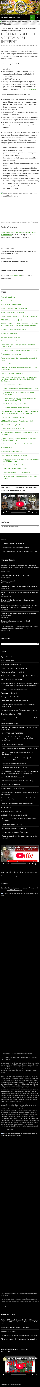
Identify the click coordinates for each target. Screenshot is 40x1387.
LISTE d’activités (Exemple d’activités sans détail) (17, 421)
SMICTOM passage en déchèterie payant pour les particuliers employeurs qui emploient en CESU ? (20, 627)
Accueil (3, 540)
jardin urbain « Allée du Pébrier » (14, 872)
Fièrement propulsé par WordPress (11, 1384)
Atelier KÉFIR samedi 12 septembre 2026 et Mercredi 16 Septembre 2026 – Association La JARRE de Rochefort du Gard (20, 567)
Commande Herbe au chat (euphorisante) (14, 341)
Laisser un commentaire (30, 45)
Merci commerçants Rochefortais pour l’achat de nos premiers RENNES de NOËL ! (18, 251)
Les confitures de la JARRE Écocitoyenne (16, 472)
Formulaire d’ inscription (9, 364)
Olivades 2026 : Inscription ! (10, 425)
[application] (20, 504)
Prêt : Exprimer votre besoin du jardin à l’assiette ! (17, 444)
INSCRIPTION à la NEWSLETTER (12, 373)
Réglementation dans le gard (11, 232)
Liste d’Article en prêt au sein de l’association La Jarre (20, 388)
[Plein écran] (36, 512)
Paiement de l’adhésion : (9, 581)
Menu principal (37, 17)
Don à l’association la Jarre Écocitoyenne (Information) (19, 350)
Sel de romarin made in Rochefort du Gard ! (15, 621)
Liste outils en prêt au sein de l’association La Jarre (20, 551)
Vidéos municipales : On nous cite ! (12, 451)
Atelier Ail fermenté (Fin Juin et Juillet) (14, 308)
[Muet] (33, 512)
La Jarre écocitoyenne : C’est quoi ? (12, 385)
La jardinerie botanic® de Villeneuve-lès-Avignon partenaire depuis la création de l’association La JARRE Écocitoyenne (19, 379)
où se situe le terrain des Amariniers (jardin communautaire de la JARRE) (21, 399)
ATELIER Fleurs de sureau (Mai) (11, 320)
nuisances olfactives (28, 89)
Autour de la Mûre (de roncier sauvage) (14, 329)
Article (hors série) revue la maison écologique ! (18, 1299)
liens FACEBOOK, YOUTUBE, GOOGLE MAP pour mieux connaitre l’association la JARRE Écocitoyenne (19, 412)
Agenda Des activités (8, 297)
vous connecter (15, 275)
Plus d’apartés (7, 1307)
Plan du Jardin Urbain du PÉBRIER (12, 428)
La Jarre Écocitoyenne (10, 17)
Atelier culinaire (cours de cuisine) (12, 312)
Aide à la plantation (7, 301)
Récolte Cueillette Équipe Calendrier (15, 404)
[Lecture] (4, 512)
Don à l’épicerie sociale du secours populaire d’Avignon (19, 587)
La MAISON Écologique (14, 890)
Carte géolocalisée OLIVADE (10, 337)
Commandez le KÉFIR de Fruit (13, 465)
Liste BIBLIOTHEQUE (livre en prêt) (12, 417)
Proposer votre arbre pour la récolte (17, 407)
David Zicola (16, 45)
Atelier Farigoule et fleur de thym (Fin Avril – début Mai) (19, 316)
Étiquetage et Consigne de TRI (11, 354)
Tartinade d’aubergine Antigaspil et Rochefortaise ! (17, 600)
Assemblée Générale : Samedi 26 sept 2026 (15, 575)
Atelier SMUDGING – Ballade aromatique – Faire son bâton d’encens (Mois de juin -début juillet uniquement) (20, 324)
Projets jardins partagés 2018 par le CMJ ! (15, 260)
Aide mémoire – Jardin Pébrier (11, 305)
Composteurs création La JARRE (12, 28)
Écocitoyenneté (30, 28)
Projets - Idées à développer (11, 30)
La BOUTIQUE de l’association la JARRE (14, 455)
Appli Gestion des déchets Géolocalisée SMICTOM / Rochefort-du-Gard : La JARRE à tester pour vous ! (19, 606)
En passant (5, 883)
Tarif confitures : (6, 448)
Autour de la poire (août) (9, 333)
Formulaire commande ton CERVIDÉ (15, 469)
